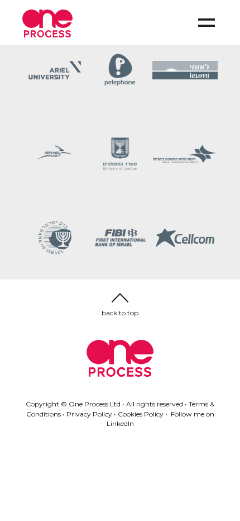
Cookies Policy (141, 414)
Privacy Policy (89, 414)
